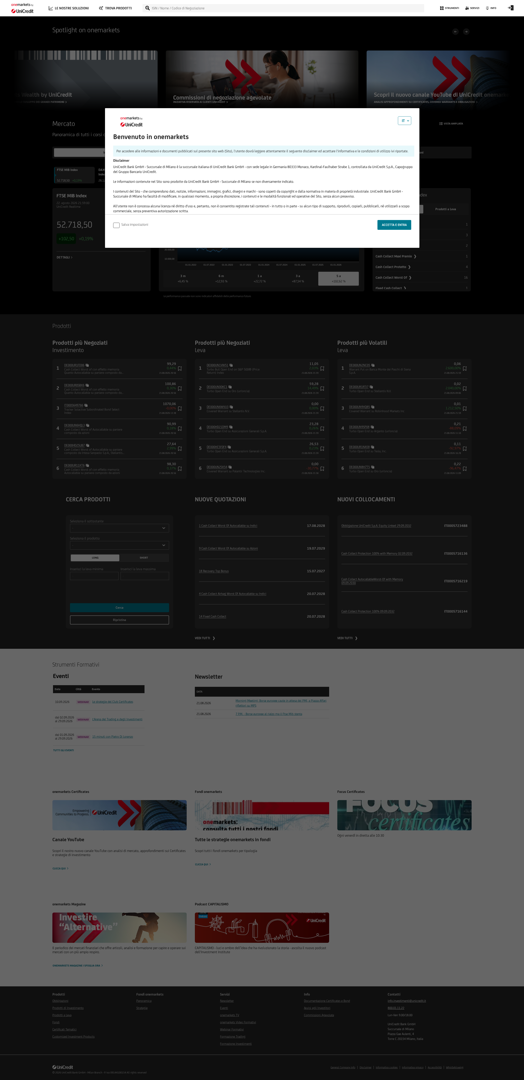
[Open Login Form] (511, 9)
